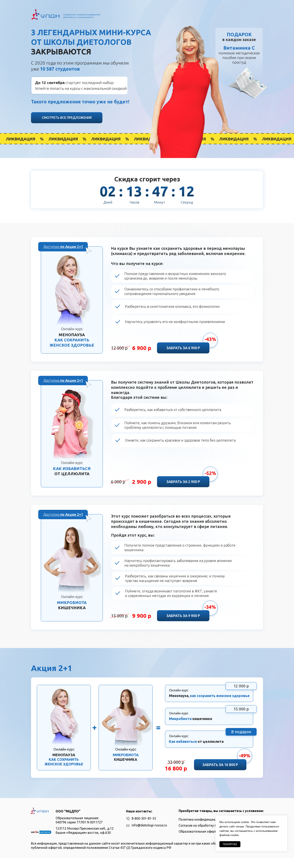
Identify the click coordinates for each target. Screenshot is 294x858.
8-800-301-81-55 (144, 818)
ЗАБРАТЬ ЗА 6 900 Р (183, 348)
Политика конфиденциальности (203, 819)
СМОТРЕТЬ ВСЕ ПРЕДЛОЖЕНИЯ (67, 117)
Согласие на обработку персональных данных (214, 825)
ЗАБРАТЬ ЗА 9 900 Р (183, 616)
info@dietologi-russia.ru (149, 825)
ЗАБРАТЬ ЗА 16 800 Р (220, 765)
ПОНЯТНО (230, 844)
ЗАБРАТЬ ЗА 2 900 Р (183, 482)
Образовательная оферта (198, 831)
